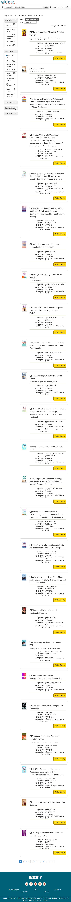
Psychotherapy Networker (11, 37)
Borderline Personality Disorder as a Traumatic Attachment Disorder (46, 245)
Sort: (22, 22)
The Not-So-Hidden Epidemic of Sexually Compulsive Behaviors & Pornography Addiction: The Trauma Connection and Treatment (48, 412)
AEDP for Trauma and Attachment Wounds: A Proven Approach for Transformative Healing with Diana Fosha (47, 772)
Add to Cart (59, 58)
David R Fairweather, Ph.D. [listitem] (54, 454)
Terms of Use (39, 898)
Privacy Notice (56, 898)
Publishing (10, 41)
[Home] (2, 7)
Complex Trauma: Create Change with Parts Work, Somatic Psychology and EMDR (47, 310)
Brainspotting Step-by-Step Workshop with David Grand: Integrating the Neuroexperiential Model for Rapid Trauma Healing (47, 212)
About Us (46, 892)
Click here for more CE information (54, 52)
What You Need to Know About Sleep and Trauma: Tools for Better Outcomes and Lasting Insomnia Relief (48, 580)
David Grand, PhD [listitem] (50, 220)
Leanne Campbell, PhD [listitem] (51, 453)
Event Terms (47, 898)
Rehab (9, 45)
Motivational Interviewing (42, 675)
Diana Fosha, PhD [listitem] (50, 779)
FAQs (35, 890)
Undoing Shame (38, 68)
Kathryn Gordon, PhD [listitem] (51, 385)
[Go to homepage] (35, 879)
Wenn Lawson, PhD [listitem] (50, 521)
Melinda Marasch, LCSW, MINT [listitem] (53, 682)
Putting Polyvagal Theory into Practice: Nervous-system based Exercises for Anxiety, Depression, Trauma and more (47, 176)
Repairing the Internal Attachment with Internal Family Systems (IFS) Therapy (47, 546)
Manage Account (14, 890)
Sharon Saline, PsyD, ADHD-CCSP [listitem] (54, 284)
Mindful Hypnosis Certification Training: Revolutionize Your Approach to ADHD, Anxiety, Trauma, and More (46, 481)
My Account (55, 7)
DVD (46, 190)
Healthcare (10, 26)
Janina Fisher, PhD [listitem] (50, 75)
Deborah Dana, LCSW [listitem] (51, 183)
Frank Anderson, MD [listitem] (51, 552)
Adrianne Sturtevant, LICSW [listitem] (53, 111)
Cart (65, 7)
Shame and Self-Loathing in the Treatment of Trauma (44, 611)
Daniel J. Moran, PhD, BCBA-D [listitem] (53, 150)
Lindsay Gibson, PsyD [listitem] (51, 745)
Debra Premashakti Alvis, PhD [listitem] (53, 352)
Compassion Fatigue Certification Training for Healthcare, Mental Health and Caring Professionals (47, 345)
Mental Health (9, 30)
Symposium (57, 890)
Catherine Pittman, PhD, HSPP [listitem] (53, 652)
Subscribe (24, 892)
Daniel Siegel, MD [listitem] (50, 712)
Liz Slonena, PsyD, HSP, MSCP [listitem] (53, 488)
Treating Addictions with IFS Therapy (47, 832)
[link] (26, 884)
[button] (37, 20)
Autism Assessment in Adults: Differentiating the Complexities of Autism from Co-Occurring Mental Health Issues (47, 514)
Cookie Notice (32, 900)
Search (46, 7)
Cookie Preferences (42, 900)
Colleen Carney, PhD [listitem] (51, 586)
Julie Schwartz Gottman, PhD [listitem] (53, 43)
